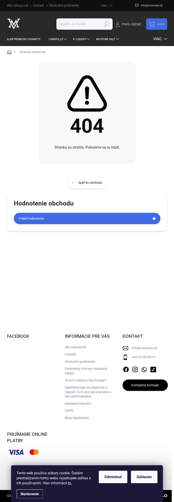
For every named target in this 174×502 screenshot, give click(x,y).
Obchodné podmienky (64, 5)
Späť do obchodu (90, 182)
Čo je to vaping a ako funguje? (86, 380)
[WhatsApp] (144, 368)
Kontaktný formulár (145, 385)
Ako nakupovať (17, 5)
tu (69, 483)
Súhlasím (144, 477)
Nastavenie (30, 494)
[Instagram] (135, 368)
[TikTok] (153, 368)
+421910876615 (143, 357)
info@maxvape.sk (144, 348)
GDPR (69, 410)
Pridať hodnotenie (31, 218)
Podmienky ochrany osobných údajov (86, 371)
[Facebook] (126, 368)
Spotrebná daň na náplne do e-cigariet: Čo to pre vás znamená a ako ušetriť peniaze (88, 392)
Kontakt (38, 5)
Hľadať (107, 24)
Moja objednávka (77, 418)
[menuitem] (25, 39)
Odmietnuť (113, 477)
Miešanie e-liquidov (78, 403)
